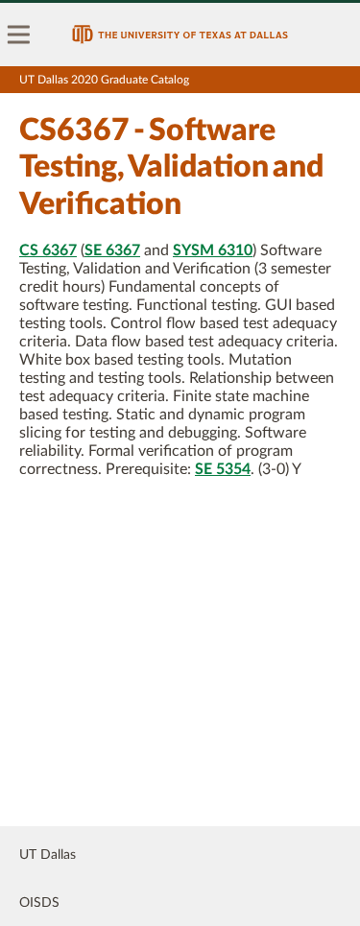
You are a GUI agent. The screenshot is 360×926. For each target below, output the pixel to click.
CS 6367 (48, 250)
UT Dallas (47, 855)
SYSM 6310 (212, 250)
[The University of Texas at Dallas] (180, 34)
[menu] (19, 34)
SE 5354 (223, 469)
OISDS (39, 903)
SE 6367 (112, 250)
